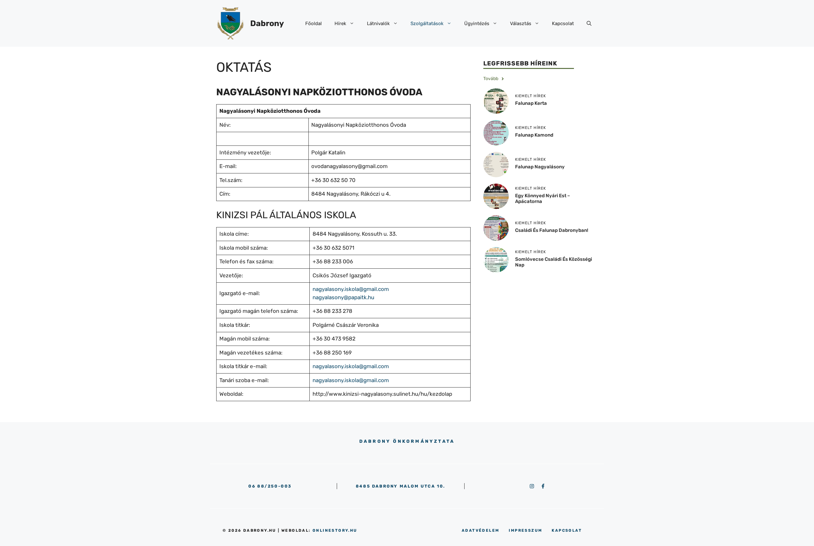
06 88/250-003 (270, 486)
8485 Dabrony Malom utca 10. (400, 486)
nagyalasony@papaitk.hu (343, 297)
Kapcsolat (563, 23)
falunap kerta (531, 103)
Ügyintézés (476, 23)
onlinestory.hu (335, 530)
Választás (520, 23)
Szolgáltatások (427, 23)
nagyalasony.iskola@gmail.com (351, 289)
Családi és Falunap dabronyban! (551, 230)
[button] (589, 23)
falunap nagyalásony (540, 167)
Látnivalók (378, 23)
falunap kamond (534, 135)
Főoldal (313, 23)
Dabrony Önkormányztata (407, 441)
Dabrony (267, 23)
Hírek (340, 23)
